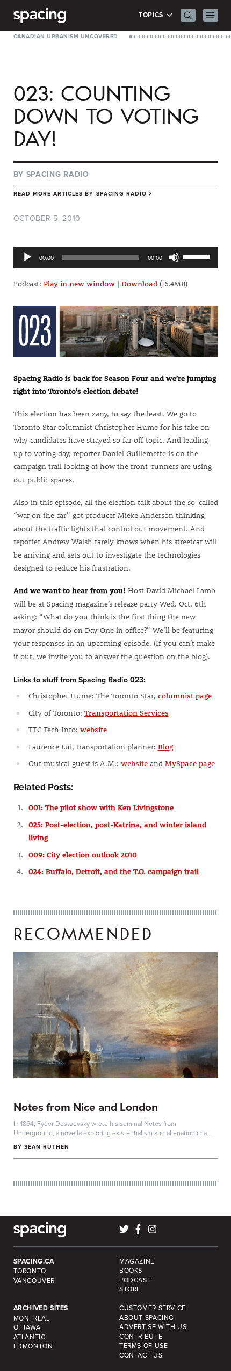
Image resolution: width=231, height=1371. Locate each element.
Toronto (29, 1270)
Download (139, 283)
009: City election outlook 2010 (82, 855)
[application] (115, 257)
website (93, 729)
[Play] (27, 257)
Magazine (137, 1261)
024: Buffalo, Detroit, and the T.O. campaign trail (113, 871)
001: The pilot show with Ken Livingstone (101, 807)
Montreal (31, 1318)
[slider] (198, 256)
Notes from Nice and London (85, 1107)
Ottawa (27, 1327)
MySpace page (190, 763)
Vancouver (34, 1280)
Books (130, 1270)
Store (130, 1289)
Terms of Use (143, 1345)
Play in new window (79, 283)
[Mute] (174, 257)
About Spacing (146, 1317)
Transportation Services (126, 713)
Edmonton (33, 1346)
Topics (152, 15)
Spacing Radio (57, 174)
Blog (165, 747)
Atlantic (29, 1336)
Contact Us (140, 1355)
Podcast (135, 1280)
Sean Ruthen (47, 1147)
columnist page (185, 696)
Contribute (140, 1336)
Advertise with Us (152, 1326)
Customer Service (152, 1307)
